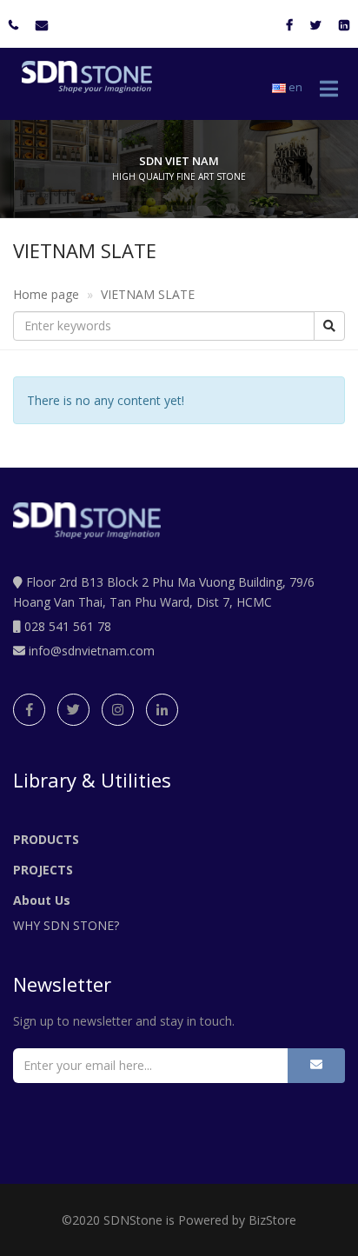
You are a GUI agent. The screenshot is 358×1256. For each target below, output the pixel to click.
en (294, 87)
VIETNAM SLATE (148, 294)
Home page (46, 294)
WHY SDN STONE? (66, 925)
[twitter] (73, 709)
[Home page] (82, 77)
